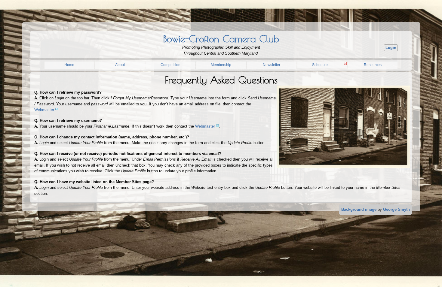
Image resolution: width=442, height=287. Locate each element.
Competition (170, 65)
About (120, 65)
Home (69, 65)
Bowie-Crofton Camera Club (221, 38)
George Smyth (396, 209)
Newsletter (271, 65)
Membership (221, 65)
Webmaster (44, 109)
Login (390, 47)
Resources (373, 65)
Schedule (320, 65)
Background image (358, 209)
